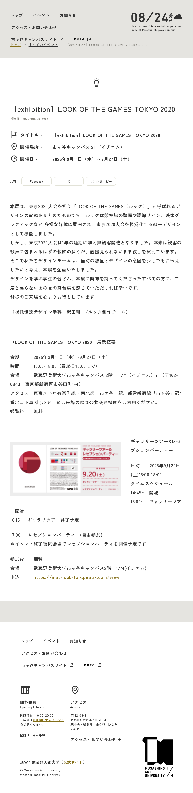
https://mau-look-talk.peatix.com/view (76, 577)
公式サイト (73, 762)
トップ (16, 15)
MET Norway (51, 774)
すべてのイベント (43, 44)
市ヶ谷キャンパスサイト (34, 39)
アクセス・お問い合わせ (34, 27)
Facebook (36, 181)
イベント (41, 15)
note (82, 39)
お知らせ (68, 15)
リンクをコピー (101, 181)
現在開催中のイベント (48, 720)
